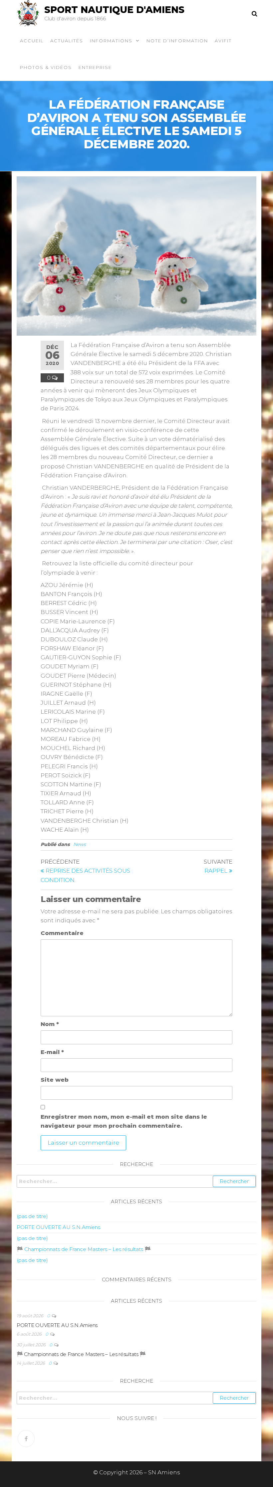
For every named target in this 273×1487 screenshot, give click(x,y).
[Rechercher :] (136, 1181)
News (79, 844)
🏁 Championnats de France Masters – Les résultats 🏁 (84, 1249)
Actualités (66, 40)
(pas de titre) (32, 1216)
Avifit (223, 40)
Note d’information (177, 40)
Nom (50, 1024)
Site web (55, 1079)
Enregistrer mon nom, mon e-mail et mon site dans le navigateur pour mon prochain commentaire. (124, 1121)
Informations (111, 40)
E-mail (52, 1052)
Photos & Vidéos (46, 67)
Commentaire (62, 933)
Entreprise (95, 67)
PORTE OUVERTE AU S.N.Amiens (58, 1227)
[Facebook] (26, 1438)
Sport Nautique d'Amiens (114, 9)
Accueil (32, 40)
